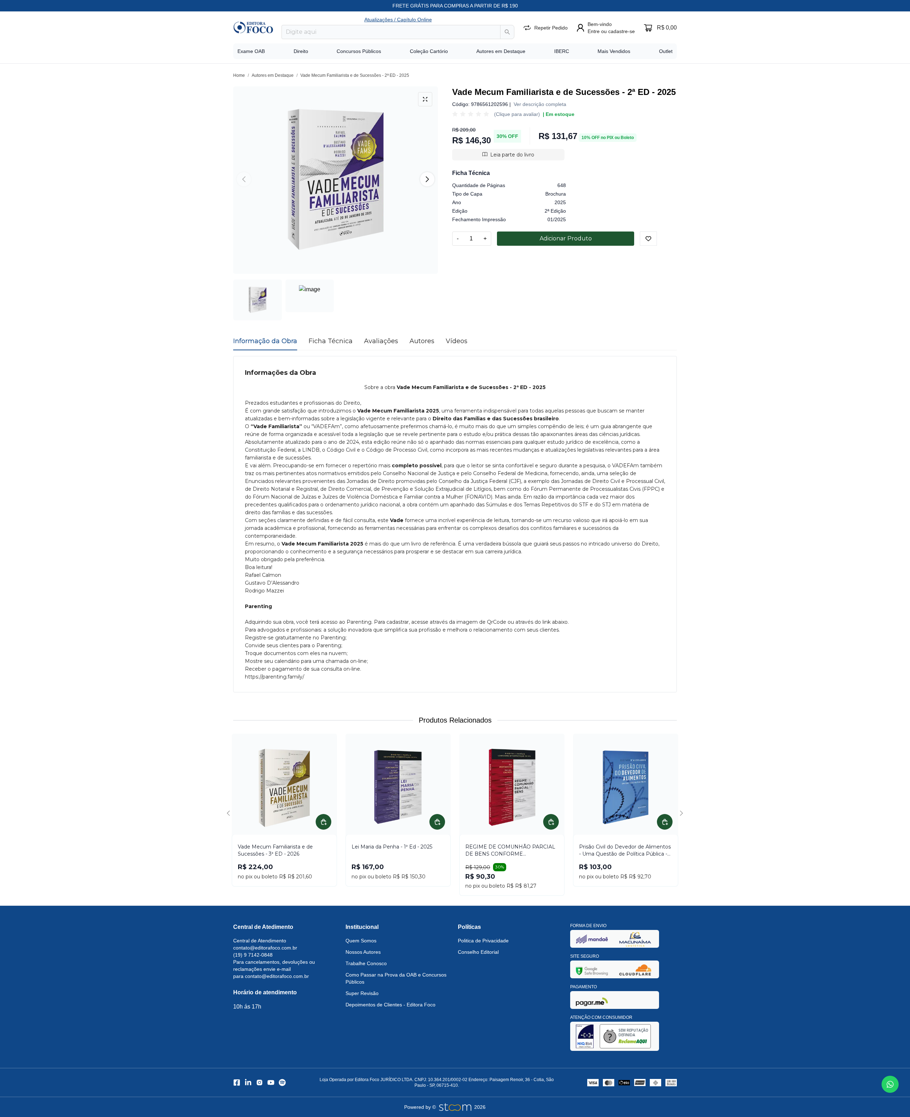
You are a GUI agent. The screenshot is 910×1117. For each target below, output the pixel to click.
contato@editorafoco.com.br (265, 948)
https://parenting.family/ (274, 677)
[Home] (253, 27)
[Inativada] (592, 939)
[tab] (265, 341)
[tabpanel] (455, 524)
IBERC (561, 51)
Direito (301, 51)
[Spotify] (282, 1082)
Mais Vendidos (614, 51)
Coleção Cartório (429, 51)
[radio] (455, 114)
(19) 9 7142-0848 (253, 955)
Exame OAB (251, 51)
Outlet (666, 51)
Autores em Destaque (500, 51)
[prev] (229, 813)
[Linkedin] (248, 1082)
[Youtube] (270, 1082)
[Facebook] (236, 1082)
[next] (680, 813)
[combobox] (391, 32)
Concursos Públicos (359, 51)
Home (239, 75)
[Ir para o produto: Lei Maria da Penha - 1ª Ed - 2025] (398, 787)
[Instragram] (259, 1082)
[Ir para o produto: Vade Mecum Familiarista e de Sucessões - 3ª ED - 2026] (284, 787)
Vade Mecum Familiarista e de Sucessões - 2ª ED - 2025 (354, 75)
